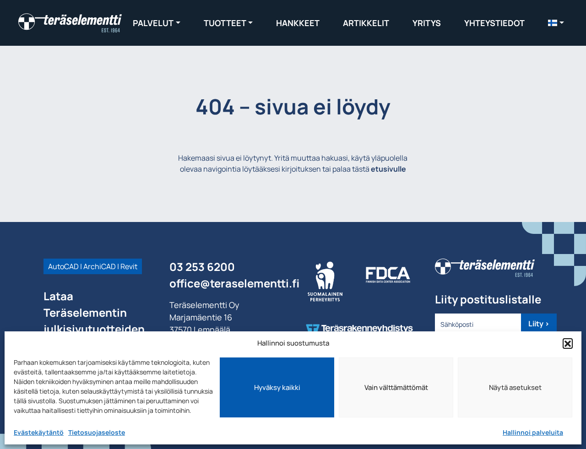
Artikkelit (366, 22)
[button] (567, 343)
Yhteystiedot (494, 22)
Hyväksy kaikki (277, 387)
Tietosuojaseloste (96, 432)
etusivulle (388, 169)
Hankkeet (298, 22)
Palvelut (153, 22)
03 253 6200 (202, 266)
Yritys (426, 22)
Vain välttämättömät (396, 387)
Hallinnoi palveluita (533, 432)
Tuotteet (225, 22)
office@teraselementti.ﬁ (234, 283)
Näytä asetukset (515, 387)
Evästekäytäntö (39, 432)
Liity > (538, 324)
